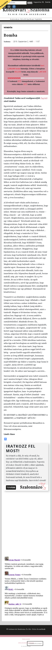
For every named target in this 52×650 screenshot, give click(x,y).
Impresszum (26, 639)
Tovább (11, 487)
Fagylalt (43, 98)
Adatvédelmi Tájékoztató (26, 642)
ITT (19, 81)
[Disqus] (26, 523)
